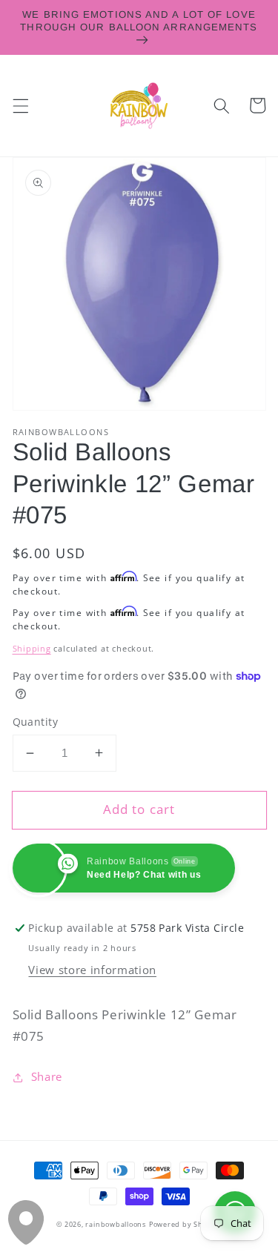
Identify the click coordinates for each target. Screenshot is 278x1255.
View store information (92, 970)
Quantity (36, 722)
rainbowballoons (115, 1224)
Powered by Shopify (185, 1224)
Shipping (32, 648)
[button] (20, 105)
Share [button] (46, 1077)
